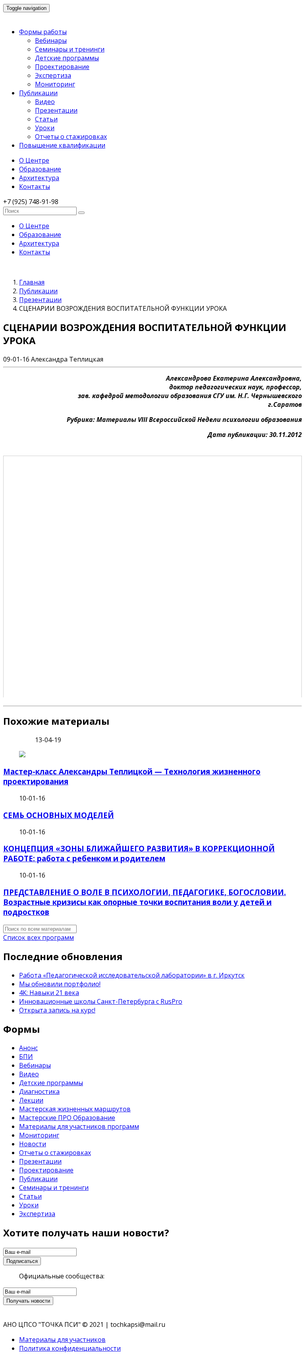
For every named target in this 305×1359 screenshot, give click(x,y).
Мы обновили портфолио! (59, 984)
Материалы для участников (62, 1339)
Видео (45, 101)
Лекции (31, 1100)
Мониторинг (55, 84)
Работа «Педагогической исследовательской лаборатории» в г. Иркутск (132, 975)
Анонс (28, 1047)
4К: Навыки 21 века (49, 992)
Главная (31, 282)
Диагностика (39, 1091)
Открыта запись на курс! (57, 1010)
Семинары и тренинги (69, 49)
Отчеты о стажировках (71, 136)
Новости (32, 1144)
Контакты (34, 186)
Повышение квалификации (62, 145)
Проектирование (62, 66)
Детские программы (67, 58)
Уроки (44, 127)
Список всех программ (38, 937)
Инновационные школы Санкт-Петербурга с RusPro (100, 1001)
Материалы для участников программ (79, 1126)
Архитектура (39, 177)
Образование (40, 169)
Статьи (46, 119)
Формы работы (43, 31)
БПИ (26, 1056)
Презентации (56, 110)
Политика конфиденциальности (70, 1348)
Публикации (38, 93)
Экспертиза (53, 75)
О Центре (34, 160)
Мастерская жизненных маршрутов (75, 1109)
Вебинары (51, 40)
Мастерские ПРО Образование (67, 1117)
